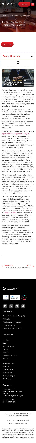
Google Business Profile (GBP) (12, 328)
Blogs (4, 343)
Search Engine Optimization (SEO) (14, 316)
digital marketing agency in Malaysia (15, 134)
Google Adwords (10, 213)
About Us (6, 340)
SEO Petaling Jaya (8, 363)
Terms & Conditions (22, 420)
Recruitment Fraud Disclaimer (18, 423)
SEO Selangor (7, 373)
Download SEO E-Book (10, 355)
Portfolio (5, 358)
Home (4, 16)
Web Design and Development (12, 322)
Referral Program (8, 346)
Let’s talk (5, 352)
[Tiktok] (23, 306)
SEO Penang (7, 379)
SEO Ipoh (6, 366)
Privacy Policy (11, 420)
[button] (32, 4)
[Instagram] (11, 306)
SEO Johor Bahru (8, 370)
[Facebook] (5, 306)
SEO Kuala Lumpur (9, 376)
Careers (5, 349)
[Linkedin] (17, 306)
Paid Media (6, 319)
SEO (30, 210)
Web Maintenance (9, 325)
